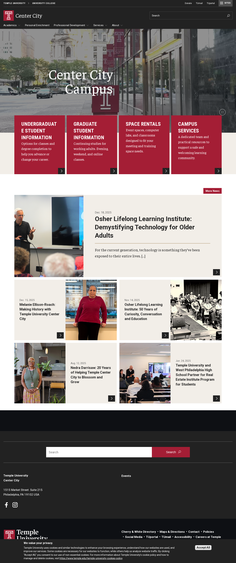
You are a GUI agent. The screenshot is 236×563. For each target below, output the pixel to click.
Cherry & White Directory (138, 531)
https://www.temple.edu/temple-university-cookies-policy (91, 558)
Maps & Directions (172, 531)
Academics (10, 25)
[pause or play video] (222, 112)
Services (98, 25)
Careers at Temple (208, 537)
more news (212, 191)
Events (126, 476)
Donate (188, 3)
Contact (194, 531)
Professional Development (69, 25)
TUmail (199, 3)
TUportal (211, 3)
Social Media (133, 537)
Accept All (203, 547)
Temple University (14, 3)
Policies (208, 531)
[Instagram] (15, 505)
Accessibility (183, 537)
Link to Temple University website (25, 536)
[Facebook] (6, 505)
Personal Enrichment (37, 25)
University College (43, 3)
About (115, 25)
